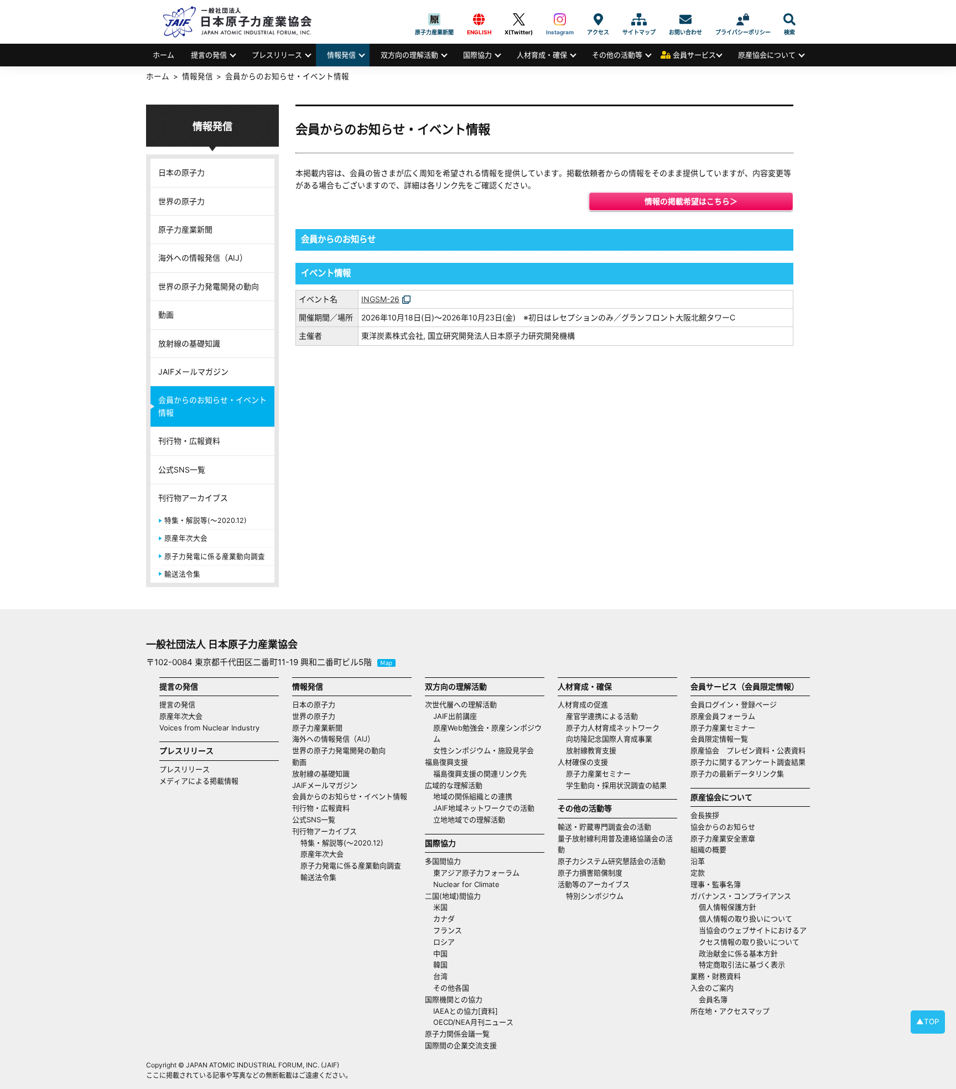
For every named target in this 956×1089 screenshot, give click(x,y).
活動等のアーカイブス (594, 884)
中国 (440, 953)
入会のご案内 (712, 987)
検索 (789, 19)
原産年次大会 (185, 538)
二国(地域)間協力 (453, 895)
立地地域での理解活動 (469, 819)
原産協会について (767, 54)
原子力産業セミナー (598, 773)
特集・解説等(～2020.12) (205, 520)
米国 (440, 907)
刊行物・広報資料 (189, 440)
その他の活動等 (617, 54)
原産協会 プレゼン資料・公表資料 (748, 750)
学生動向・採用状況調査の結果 (620, 785)
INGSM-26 (380, 299)
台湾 (440, 976)
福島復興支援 (446, 762)
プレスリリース (277, 54)
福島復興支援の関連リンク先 (480, 773)
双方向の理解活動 (409, 54)
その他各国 (451, 987)
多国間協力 (443, 861)
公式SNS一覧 (181, 469)
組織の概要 (708, 849)
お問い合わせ (685, 19)
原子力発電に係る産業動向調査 (214, 556)
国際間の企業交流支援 (461, 1045)
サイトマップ (639, 19)
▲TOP (927, 1021)
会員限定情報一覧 (719, 738)
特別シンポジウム (595, 895)
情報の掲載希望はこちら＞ (691, 201)
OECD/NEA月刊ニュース (473, 1022)
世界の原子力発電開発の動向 (208, 286)
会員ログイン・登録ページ (733, 704)
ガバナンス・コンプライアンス (740, 895)
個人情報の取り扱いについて (745, 918)
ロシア (444, 941)
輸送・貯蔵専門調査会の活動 (604, 826)
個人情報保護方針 (727, 907)
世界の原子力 (181, 201)
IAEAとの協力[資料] (465, 1011)
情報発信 (341, 54)
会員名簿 (713, 999)
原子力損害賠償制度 (590, 872)
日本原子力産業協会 (243, 22)
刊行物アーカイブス (193, 497)
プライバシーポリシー (743, 19)
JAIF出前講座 (455, 716)
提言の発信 (209, 54)
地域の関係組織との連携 (472, 796)
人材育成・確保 (542, 54)
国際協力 (477, 54)
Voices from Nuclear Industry (209, 727)
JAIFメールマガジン (193, 371)
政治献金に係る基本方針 (738, 953)
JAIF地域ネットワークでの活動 (483, 807)
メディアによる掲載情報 (198, 780)
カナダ (444, 918)
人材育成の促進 (583, 704)
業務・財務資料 (715, 976)
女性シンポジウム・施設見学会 (483, 750)
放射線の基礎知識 (189, 343)
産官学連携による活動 (602, 716)
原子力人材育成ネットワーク (612, 727)
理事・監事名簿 (715, 884)
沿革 (697, 861)
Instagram (559, 19)
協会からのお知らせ (722, 826)
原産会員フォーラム (722, 716)
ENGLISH (479, 19)
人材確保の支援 (583, 762)
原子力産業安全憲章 (722, 838)
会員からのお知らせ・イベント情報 (212, 406)
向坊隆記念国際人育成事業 (609, 738)
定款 (697, 872)
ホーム (163, 54)
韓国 (440, 964)
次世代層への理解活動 (461, 704)
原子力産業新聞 (434, 19)
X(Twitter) (518, 19)
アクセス (598, 19)
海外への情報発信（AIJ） (202, 257)
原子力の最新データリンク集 (737, 773)
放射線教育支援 (591, 750)
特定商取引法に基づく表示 (742, 964)
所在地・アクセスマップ (730, 1011)
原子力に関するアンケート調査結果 (748, 762)
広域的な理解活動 (453, 785)
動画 (166, 314)
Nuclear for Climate (466, 884)
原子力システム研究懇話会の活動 (612, 861)
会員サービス (694, 54)
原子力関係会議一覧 (457, 1033)
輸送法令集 (182, 574)
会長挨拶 (704, 815)
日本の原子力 (181, 172)
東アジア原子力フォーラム (476, 872)
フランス (447, 930)
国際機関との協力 (453, 999)
